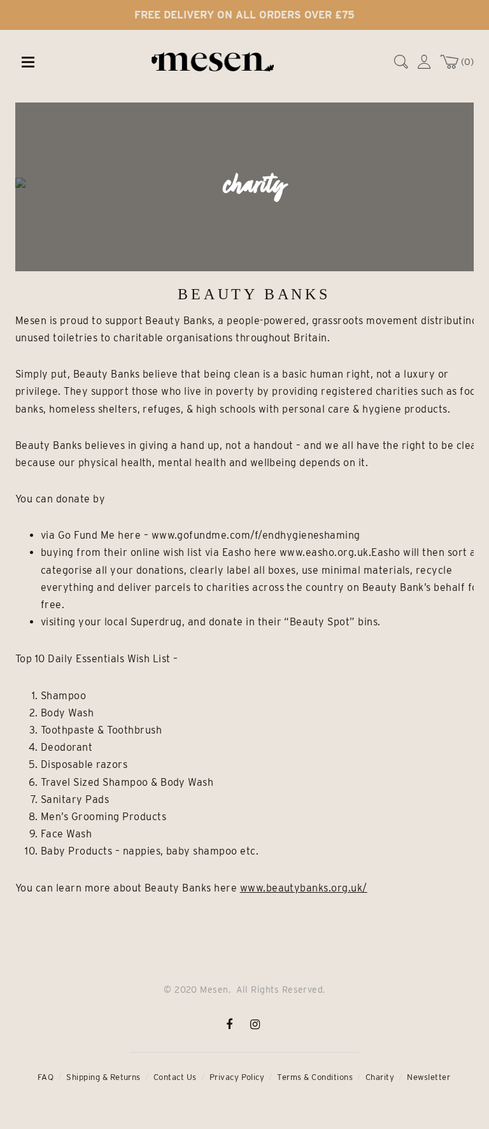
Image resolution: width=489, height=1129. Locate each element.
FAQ (45, 1077)
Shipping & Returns (103, 1077)
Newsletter (428, 1077)
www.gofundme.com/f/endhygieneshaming (256, 535)
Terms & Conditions (315, 1077)
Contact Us (175, 1077)
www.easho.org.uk (324, 552)
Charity (379, 1077)
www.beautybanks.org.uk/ (303, 888)
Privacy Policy (237, 1077)
